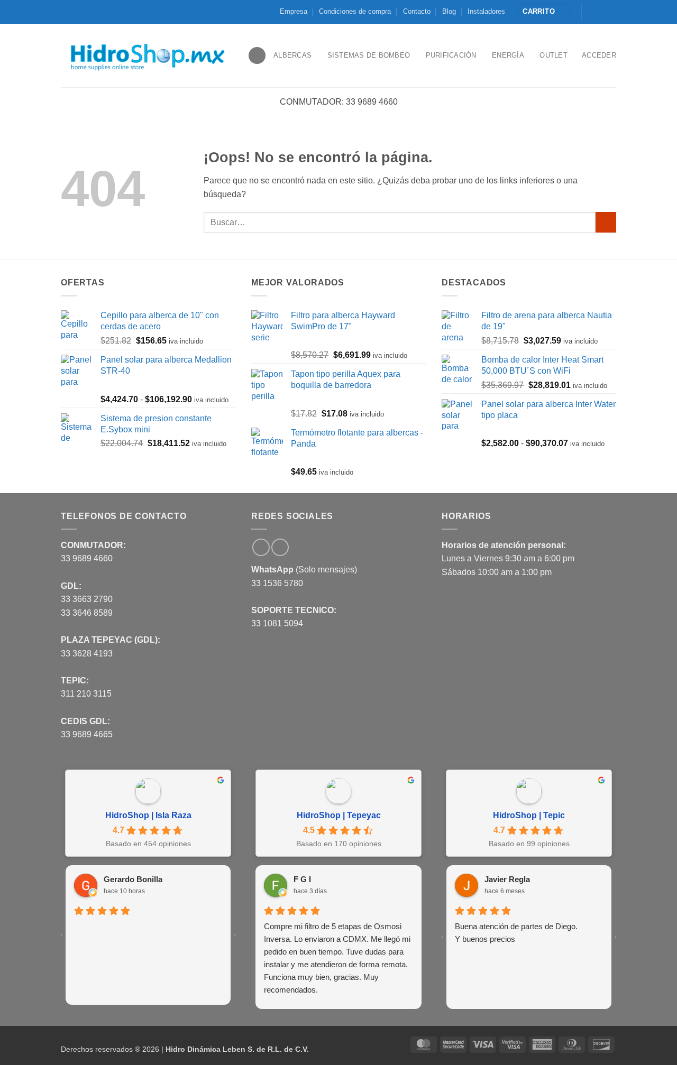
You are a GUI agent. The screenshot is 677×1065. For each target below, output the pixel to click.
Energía (508, 55)
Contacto (417, 11)
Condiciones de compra (355, 11)
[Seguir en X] (601, 11)
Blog (449, 11)
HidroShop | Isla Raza (148, 815)
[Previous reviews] (61, 935)
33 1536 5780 (277, 583)
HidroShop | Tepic (529, 815)
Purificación (451, 55)
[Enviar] (606, 222)
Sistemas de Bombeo (368, 55)
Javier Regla (507, 879)
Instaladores (486, 11)
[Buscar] (257, 55)
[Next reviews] (234, 935)
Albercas (292, 55)
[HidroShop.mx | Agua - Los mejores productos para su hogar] (146, 55)
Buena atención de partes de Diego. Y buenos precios (516, 932)
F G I (302, 879)
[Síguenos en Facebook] (591, 11)
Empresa (293, 11)
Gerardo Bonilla (133, 879)
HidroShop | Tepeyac (339, 815)
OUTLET (553, 55)
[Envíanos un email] (611, 11)
